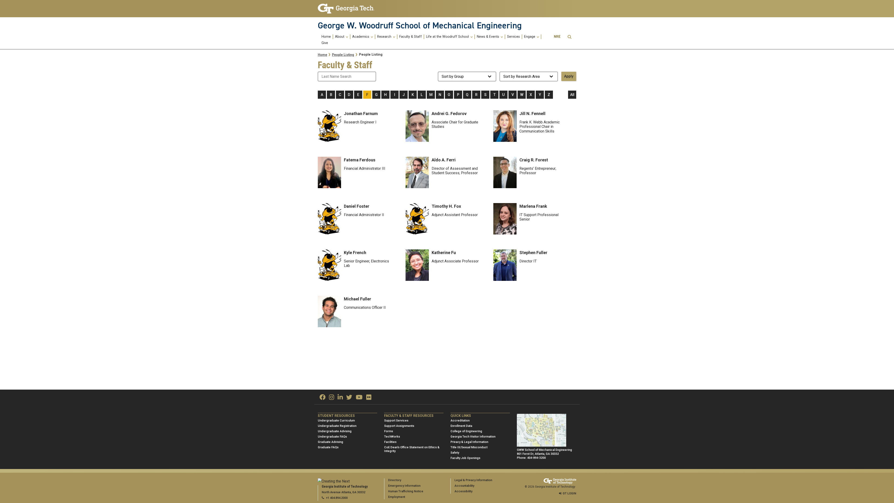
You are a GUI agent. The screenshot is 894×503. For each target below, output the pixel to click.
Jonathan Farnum (361, 113)
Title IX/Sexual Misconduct (469, 447)
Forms (388, 431)
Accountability (464, 485)
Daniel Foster (356, 206)
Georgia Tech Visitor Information (472, 436)
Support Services (396, 420)
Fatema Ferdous (359, 159)
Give (325, 43)
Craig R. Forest (533, 159)
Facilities (390, 442)
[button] (569, 37)
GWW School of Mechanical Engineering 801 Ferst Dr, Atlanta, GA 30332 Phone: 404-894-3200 (544, 453)
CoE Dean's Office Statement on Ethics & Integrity (412, 449)
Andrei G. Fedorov (449, 113)
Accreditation (460, 420)
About (340, 36)
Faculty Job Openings (465, 458)
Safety (454, 452)
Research (384, 36)
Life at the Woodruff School (448, 36)
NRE (557, 37)
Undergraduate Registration (337, 426)
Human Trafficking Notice (405, 491)
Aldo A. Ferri (444, 159)
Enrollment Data (461, 426)
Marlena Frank (533, 206)
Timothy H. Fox (446, 206)
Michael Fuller (357, 298)
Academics (361, 36)
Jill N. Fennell (532, 113)
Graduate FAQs (328, 447)
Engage (530, 36)
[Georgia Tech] (347, 9)
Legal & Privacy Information (473, 480)
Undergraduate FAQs (332, 436)
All (572, 94)
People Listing (343, 55)
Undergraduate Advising (335, 431)
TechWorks (392, 436)
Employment (396, 497)
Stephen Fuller (533, 252)
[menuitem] (326, 36)
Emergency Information (404, 485)
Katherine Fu (444, 252)
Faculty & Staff (410, 36)
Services (513, 36)
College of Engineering (466, 431)
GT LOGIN (569, 493)
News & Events (488, 36)
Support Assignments (399, 426)
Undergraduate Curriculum (336, 420)
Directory (394, 480)
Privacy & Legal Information (469, 442)
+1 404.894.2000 (337, 498)
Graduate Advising (330, 442)
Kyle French (355, 252)
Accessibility (463, 491)
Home (326, 36)
